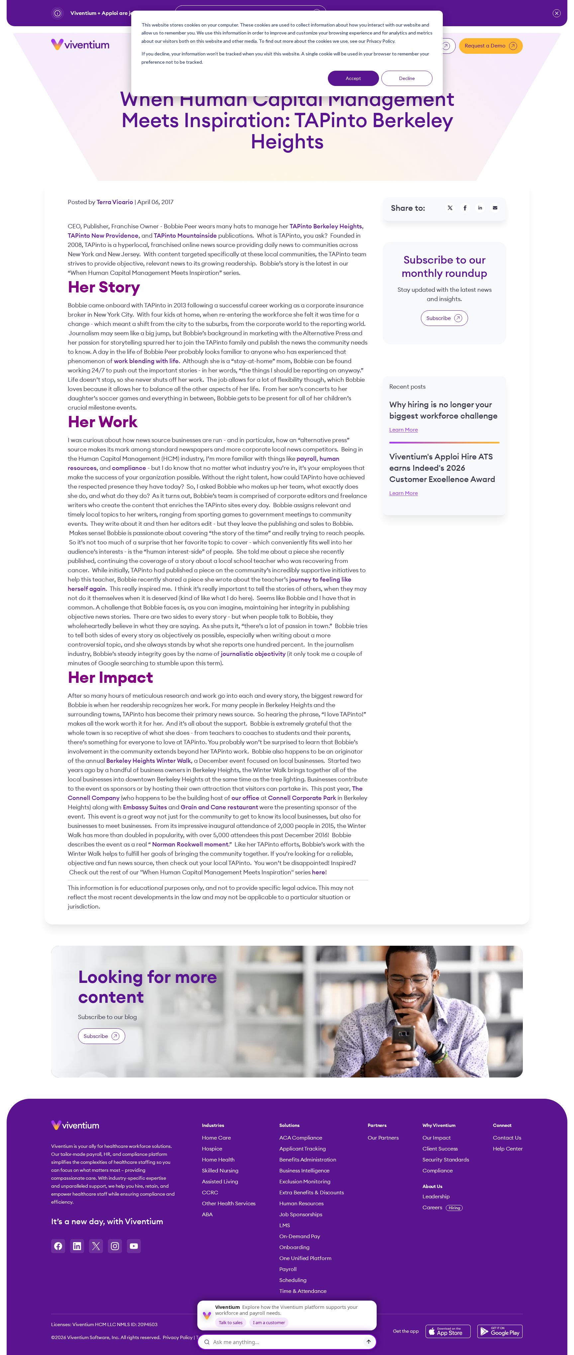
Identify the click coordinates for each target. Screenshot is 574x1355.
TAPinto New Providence (103, 236)
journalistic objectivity (253, 654)
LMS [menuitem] (284, 1225)
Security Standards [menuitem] (446, 1159)
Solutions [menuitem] (289, 1125)
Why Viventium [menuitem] (439, 1125)
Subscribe (439, 318)
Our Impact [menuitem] (437, 1138)
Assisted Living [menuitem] (220, 1181)
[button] (557, 13)
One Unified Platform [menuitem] (305, 1258)
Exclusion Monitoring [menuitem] (304, 1181)
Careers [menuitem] (441, 1207)
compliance (129, 468)
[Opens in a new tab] (58, 1246)
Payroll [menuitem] (287, 1269)
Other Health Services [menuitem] (228, 1203)
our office (245, 798)
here (318, 872)
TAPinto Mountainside (185, 236)
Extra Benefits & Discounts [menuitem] (311, 1192)
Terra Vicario (116, 202)
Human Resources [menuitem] (301, 1203)
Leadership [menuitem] (436, 1196)
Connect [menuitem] (502, 1125)
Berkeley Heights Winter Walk (148, 761)
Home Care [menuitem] (216, 1138)
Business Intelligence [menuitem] (304, 1170)
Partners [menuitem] (377, 1125)
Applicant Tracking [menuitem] (302, 1149)
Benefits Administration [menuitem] (307, 1159)
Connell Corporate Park (302, 798)
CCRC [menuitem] (210, 1192)
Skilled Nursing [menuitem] (220, 1170)
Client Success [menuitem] (440, 1149)
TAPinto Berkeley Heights (326, 226)
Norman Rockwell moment (190, 844)
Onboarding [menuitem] (294, 1247)
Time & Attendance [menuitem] (302, 1291)
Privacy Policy (178, 1337)
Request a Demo (485, 45)
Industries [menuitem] (213, 1125)
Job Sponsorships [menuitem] (300, 1214)
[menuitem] (446, 1186)
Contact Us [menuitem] (507, 1138)
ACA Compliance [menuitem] (300, 1138)
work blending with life (146, 361)
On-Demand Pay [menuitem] (299, 1236)
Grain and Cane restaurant (219, 807)
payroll (307, 459)
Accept (353, 78)
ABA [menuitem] (207, 1214)
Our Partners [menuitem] (383, 1138)
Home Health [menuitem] (218, 1159)
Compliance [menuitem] (438, 1170)
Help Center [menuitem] (508, 1149)
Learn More (403, 430)
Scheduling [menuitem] (292, 1280)
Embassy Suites (145, 807)
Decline (407, 78)
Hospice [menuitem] (212, 1149)
